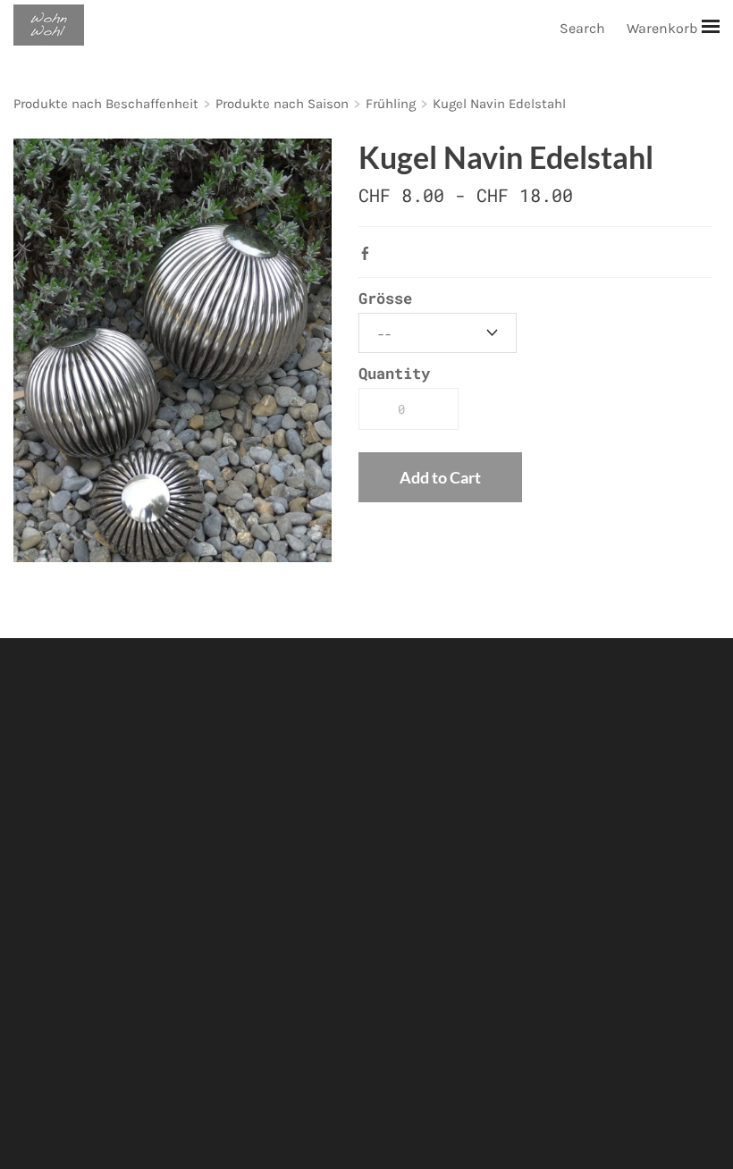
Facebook (369, 253)
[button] (440, 477)
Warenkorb (664, 28)
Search (582, 28)
